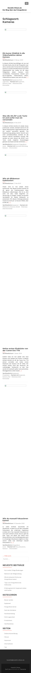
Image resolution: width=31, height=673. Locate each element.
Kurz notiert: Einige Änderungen (13, 570)
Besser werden (8, 600)
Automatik (18, 146)
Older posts (7, 556)
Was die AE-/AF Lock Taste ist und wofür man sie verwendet (15, 118)
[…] (27, 77)
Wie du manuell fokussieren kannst (15, 520)
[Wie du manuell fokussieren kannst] (15, 450)
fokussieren (22, 547)
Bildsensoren (6, 207)
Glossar (6, 637)
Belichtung (25, 146)
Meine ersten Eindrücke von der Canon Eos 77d (15, 350)
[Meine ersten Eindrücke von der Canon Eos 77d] (15, 280)
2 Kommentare (13, 548)
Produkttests (6, 375)
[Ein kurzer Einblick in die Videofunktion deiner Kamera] (15, 39)
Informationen (8, 644)
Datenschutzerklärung (10, 633)
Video (9, 83)
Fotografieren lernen (10, 607)
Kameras (5, 83)
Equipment (15, 80)
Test (9, 377)
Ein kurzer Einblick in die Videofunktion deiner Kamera (14, 55)
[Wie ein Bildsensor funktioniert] (15, 165)
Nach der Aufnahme (10, 610)
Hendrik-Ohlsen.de (15, 8)
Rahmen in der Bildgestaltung (13, 573)
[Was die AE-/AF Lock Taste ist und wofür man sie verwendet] (15, 102)
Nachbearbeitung (9, 613)
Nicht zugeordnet (9, 617)
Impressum (7, 640)
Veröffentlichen (9, 624)
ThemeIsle (23, 669)
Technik (18, 207)
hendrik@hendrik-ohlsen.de (15, 660)
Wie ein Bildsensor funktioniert (11, 180)
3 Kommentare (13, 148)
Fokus (16, 547)
